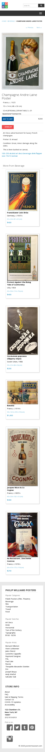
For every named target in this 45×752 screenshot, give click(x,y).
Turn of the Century (13, 630)
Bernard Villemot (12, 646)
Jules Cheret (10, 651)
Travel (8, 609)
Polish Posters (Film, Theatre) (17, 599)
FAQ (6, 694)
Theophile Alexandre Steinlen (17, 666)
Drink (7, 625)
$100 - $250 (10, 635)
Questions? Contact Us (11, 114)
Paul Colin (9, 661)
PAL (7, 659)
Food (7, 611)
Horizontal (9, 627)
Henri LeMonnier (12, 648)
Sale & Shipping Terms (14, 697)
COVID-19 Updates (13, 702)
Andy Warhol (10, 674)
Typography (10, 633)
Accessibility (10, 704)
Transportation (11, 606)
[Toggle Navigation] (40, 13)
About (7, 692)
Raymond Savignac (13, 656)
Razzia (8, 664)
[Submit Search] (41, 5)
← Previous (29, 27)
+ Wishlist (8, 127)
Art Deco (9, 622)
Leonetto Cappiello (13, 653)
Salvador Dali (10, 677)
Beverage (11, 21)
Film (7, 604)
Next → (39, 27)
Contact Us (9, 699)
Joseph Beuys (11, 671)
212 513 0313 (11, 717)
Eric (6, 669)
